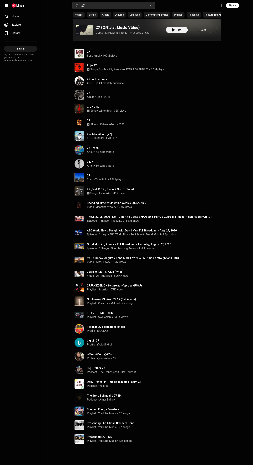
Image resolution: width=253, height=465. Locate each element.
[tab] (79, 15)
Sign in (232, 5)
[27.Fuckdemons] (148, 81)
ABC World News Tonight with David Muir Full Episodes (142, 234)
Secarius (103, 289)
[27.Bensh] (148, 150)
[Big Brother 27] (148, 370)
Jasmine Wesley (106, 207)
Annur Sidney (107, 399)
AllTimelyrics (104, 275)
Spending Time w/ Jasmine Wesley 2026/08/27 (116, 203)
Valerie (103, 385)
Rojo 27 (92, 65)
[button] (84, 30)
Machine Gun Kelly (116, 33)
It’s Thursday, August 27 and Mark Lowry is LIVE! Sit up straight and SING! (133, 258)
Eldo (99, 97)
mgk (98, 55)
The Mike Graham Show (125, 220)
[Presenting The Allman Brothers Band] (148, 425)
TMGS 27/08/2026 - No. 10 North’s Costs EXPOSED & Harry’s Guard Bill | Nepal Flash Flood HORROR (149, 216)
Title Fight (101, 179)
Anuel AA (104, 193)
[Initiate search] (77, 5)
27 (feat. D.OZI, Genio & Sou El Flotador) (112, 189)
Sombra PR (105, 69)
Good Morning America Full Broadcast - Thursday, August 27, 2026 (129, 244)
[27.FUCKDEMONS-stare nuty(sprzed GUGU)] (148, 287)
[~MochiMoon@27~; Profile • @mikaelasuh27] (148, 356)
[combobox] (118, 5)
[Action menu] (217, 30)
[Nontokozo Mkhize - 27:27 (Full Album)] (148, 301)
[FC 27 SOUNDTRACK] (148, 315)
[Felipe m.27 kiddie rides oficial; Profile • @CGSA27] (148, 329)
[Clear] (150, 5)
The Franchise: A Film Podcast (117, 372)
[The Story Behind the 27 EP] (148, 397)
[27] (148, 95)
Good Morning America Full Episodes (133, 248)
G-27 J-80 (93, 106)
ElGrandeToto (108, 124)
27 (88, 51)
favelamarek (105, 317)
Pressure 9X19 (123, 69)
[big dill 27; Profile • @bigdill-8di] (148, 342)
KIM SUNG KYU (102, 138)
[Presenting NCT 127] (148, 439)
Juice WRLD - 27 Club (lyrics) (105, 271)
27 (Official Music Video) (118, 27)
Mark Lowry (103, 262)
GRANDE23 (142, 69)
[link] (20, 16)
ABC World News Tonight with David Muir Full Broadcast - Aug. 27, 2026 (132, 230)
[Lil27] (148, 164)
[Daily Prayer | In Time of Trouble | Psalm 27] (148, 384)
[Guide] (6, 5)
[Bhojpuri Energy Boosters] (148, 411)
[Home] (18, 5)
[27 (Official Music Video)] (84, 30)
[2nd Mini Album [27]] (148, 136)
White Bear (105, 110)
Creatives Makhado (110, 303)
